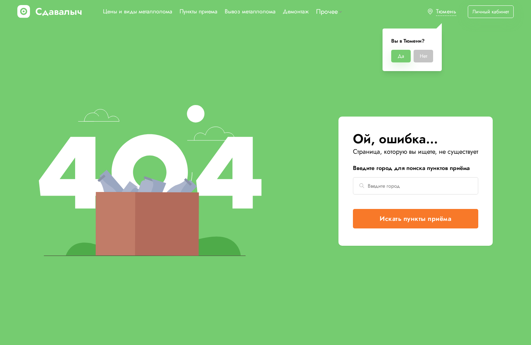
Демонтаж (296, 11)
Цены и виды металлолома (137, 11)
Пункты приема (198, 11)
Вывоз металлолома (250, 11)
